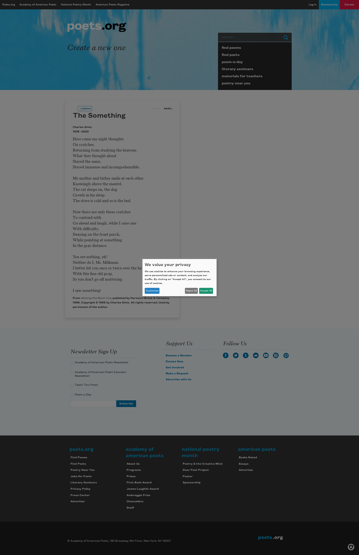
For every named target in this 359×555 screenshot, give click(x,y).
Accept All (206, 290)
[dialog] (179, 277)
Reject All (191, 290)
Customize (152, 290)
